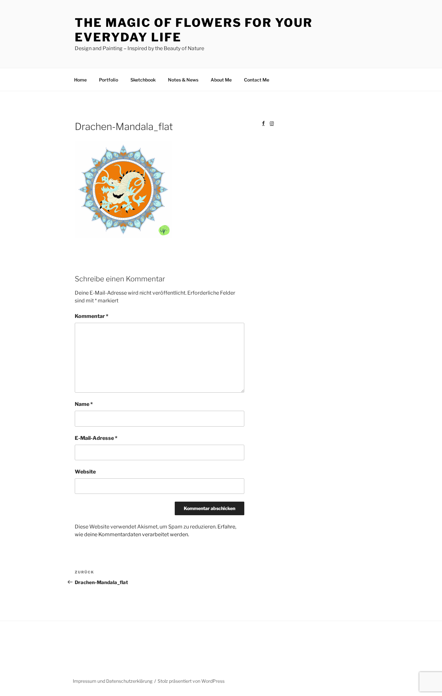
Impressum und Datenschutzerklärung (112, 681)
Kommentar (91, 316)
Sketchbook (143, 79)
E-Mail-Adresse (96, 438)
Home (80, 79)
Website (85, 472)
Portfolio (108, 79)
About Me (221, 79)
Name (84, 404)
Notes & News (183, 79)
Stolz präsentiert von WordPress (191, 681)
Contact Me (256, 79)
